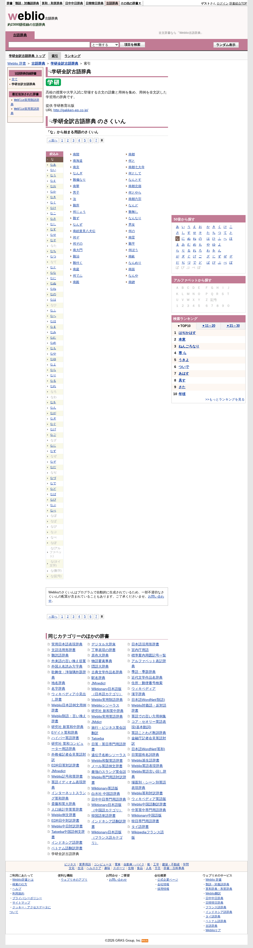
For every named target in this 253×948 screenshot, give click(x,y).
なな (53, 272)
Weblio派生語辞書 (145, 760)
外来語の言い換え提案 (68, 661)
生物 (131, 868)
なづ (53, 478)
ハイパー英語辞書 (65, 738)
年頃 (182, 394)
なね (53, 289)
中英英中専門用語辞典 (148, 810)
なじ (53, 445)
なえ (53, 180)
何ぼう (133, 250)
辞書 (10, 3)
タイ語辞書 (140, 827)
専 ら (183, 353)
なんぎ (78, 173)
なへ (53, 316)
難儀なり (79, 180)
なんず (78, 224)
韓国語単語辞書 (103, 816)
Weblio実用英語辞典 (107, 716)
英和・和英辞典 (52, 3)
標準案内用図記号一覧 (148, 655)
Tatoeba (97, 738)
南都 (131, 154)
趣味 (107, 868)
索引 (55, 56)
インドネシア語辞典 (219, 911)
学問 (186, 864)
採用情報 (163, 888)
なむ (53, 337)
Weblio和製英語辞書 (107, 761)
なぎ (53, 418)
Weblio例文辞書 (63, 815)
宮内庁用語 (140, 650)
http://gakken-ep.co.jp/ (70, 110)
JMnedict (58, 771)
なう (53, 175)
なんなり (134, 218)
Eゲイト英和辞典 (64, 732)
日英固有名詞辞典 (145, 755)
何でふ (78, 275)
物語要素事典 (101, 661)
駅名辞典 (98, 678)
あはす (184, 373)
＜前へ (52, 140)
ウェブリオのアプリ (74, 879)
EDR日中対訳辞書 (65, 820)
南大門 (78, 250)
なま (53, 326)
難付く (78, 263)
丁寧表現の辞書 (103, 650)
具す (182, 380)
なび (53, 499)
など (53, 489)
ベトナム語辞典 (216, 921)
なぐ (53, 424)
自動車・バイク (134, 864)
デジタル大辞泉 (103, 644)
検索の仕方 (19, 884)
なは (53, 299)
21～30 (233, 326)
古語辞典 (112, 3)
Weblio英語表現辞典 (147, 766)
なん (53, 407)
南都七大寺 (136, 167)
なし (53, 224)
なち (53, 251)
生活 (81, 868)
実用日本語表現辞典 (67, 644)
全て (15, 79)
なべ (53, 510)
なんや (133, 275)
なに (53, 278)
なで (53, 483)
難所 (76, 205)
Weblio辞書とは (23, 879)
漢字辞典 (138, 694)
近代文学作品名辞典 (147, 677)
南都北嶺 (134, 186)
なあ (53, 164)
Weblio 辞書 (16, 63)
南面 (131, 269)
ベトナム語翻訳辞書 (67, 848)
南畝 (131, 256)
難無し (133, 212)
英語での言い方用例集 (148, 716)
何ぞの (78, 243)
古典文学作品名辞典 (107, 672)
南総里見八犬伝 (84, 231)
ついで (184, 367)
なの (53, 294)
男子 (76, 192)
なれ (53, 386)
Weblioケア (213, 930)
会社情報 (163, 884)
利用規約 (18, 893)
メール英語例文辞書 (107, 766)
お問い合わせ (118, 879)
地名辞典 (58, 683)
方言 (158, 868)
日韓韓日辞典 (95, 3)
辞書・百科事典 (174, 868)
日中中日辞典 (74, 3)
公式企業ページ (167, 879)
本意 (182, 339)
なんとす (134, 180)
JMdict (96, 722)
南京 (76, 167)
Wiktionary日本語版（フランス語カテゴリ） (107, 837)
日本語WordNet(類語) (148, 700)
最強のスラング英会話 (108, 772)
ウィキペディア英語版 (148, 799)
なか (53, 191)
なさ (53, 218)
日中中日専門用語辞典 (108, 799)
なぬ (53, 283)
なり (53, 375)
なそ (53, 240)
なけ (53, 208)
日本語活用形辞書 (145, 644)
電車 (118, 864)
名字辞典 (58, 689)
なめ (53, 343)
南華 (76, 186)
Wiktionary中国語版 (146, 815)
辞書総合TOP (238, 3)
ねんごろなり (189, 346)
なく (53, 202)
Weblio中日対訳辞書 (67, 826)
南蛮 (131, 237)
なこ (53, 213)
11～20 (208, 326)
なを (53, 402)
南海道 (78, 161)
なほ (53, 321)
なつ (53, 256)
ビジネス (70, 864)
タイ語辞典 (213, 916)
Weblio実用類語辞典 (107, 700)
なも (53, 348)
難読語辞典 (60, 655)
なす (53, 229)
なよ (53, 364)
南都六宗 (134, 199)
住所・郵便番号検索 (147, 683)
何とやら (134, 192)
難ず (76, 218)
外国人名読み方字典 (67, 666)
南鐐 (131, 282)
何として (134, 173)
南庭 (76, 269)
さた (182, 387)
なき (53, 197)
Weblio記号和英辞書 (67, 776)
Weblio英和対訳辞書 (147, 793)
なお (53, 186)
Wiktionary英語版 (104, 788)
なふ (53, 310)
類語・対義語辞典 (27, 3)
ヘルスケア (93, 868)
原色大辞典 (100, 655)
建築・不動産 (171, 864)
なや (53, 353)
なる (53, 381)
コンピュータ (103, 864)
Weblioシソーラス (105, 705)
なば (53, 494)
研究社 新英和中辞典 (67, 727)
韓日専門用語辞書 (145, 821)
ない (53, 170)
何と (131, 161)
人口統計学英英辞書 (67, 809)
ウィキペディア (143, 689)
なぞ (53, 461)
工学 (156, 864)
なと (53, 267)
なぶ (53, 505)
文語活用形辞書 (63, 650)
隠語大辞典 (100, 666)
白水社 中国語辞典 (105, 794)
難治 (76, 256)
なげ (53, 429)
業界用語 (85, 864)
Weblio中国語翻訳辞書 (148, 804)
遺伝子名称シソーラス (108, 755)
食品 (140, 868)
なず (53, 451)
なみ (53, 332)
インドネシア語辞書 (67, 842)
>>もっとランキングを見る (225, 399)
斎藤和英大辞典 (63, 804)
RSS (145, 940)
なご (53, 435)
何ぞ (76, 237)
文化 (72, 868)
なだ (53, 467)
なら (53, 370)
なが (53, 413)
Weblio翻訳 (213, 893)
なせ (53, 235)
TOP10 (183, 326)
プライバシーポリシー (27, 898)
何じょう (79, 212)
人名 (149, 868)
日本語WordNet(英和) (148, 749)
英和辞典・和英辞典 (219, 888)
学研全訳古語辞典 (64, 63)
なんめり (134, 263)
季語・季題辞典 (143, 672)
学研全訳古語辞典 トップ (27, 56)
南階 (76, 154)
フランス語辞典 (216, 907)
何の (131, 231)
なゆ (53, 359)
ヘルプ (16, 888)
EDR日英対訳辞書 (65, 765)
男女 (131, 224)
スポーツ (119, 868)
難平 (131, 243)
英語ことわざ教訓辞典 (148, 733)
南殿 (76, 282)
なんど (133, 205)
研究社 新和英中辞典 (107, 711)
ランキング (72, 56)
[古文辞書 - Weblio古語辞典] (26, 19)
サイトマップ (21, 902)
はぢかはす (187, 333)
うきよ (184, 360)
